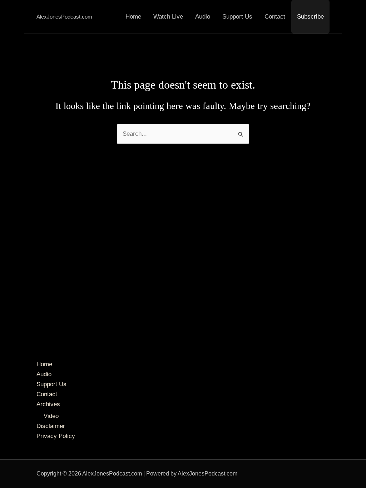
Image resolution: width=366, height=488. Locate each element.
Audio (202, 16)
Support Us (237, 16)
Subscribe (310, 16)
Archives (48, 404)
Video (51, 416)
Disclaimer (50, 426)
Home (133, 16)
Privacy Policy (55, 436)
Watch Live (168, 16)
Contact (274, 16)
